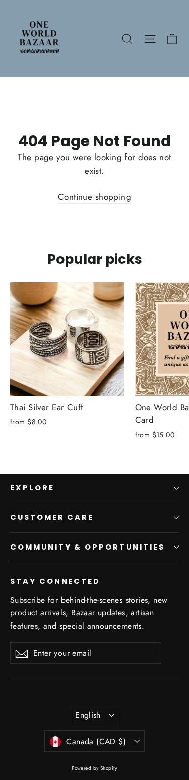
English (88, 715)
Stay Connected (55, 581)
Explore (32, 488)
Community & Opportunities (87, 547)
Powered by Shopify (94, 768)
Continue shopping (94, 197)
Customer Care (52, 517)
